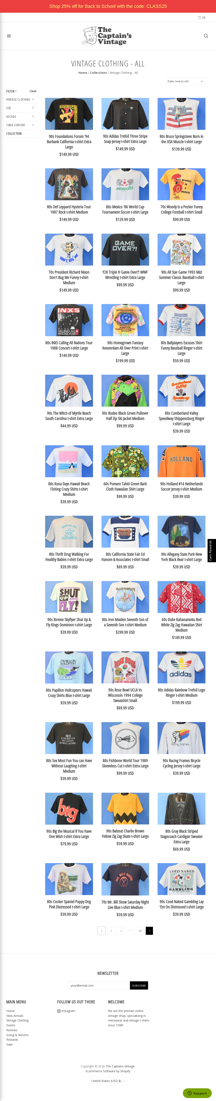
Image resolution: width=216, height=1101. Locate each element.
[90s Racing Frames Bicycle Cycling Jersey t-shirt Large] (181, 738)
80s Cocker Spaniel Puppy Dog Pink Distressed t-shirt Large (69, 904)
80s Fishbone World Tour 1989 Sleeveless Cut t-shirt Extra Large (125, 763)
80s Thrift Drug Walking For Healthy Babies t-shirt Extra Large (69, 556)
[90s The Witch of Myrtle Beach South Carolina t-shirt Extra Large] (69, 391)
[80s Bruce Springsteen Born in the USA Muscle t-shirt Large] (181, 114)
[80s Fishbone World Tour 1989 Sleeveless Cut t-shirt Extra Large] (125, 738)
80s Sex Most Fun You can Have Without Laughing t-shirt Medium (69, 766)
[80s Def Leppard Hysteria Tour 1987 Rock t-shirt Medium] (69, 184)
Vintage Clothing (17, 1020)
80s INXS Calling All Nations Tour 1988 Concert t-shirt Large (69, 345)
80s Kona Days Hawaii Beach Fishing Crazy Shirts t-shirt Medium (69, 489)
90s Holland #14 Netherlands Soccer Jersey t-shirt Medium (181, 486)
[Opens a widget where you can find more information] (197, 1093)
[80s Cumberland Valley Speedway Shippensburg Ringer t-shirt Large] (181, 391)
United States (106, 1081)
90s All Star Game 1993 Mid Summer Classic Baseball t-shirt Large (181, 277)
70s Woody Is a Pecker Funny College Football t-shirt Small (182, 209)
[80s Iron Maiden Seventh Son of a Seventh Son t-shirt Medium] (125, 597)
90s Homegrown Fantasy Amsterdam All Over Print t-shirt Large (125, 348)
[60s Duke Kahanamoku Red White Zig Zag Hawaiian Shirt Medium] (181, 597)
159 (140, 931)
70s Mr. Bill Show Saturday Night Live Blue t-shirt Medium (125, 904)
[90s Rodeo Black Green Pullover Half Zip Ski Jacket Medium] (125, 391)
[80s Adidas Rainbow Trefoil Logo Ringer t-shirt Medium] (181, 667)
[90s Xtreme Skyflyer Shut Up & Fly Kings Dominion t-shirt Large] (69, 597)
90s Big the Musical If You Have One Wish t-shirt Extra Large (69, 833)
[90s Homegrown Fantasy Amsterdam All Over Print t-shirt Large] (125, 320)
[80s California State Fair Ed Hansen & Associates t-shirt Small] (125, 532)
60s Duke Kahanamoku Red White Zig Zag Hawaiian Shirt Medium (181, 625)
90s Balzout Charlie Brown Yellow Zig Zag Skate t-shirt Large (125, 833)
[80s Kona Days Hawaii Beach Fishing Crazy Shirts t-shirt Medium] (69, 461)
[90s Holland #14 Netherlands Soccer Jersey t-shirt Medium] (181, 461)
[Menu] (8, 36)
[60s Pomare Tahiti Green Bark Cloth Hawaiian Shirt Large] (125, 461)
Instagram (68, 1011)
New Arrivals (14, 1016)
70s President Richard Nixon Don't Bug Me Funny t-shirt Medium (69, 277)
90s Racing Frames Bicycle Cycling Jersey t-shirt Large (181, 763)
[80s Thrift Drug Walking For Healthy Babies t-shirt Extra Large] (69, 532)
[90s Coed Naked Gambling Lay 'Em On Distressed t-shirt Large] (181, 879)
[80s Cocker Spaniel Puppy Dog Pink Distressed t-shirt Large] (69, 879)
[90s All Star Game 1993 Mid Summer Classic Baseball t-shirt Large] (181, 250)
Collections (98, 73)
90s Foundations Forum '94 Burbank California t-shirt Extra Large (69, 141)
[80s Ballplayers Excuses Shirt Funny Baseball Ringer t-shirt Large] (181, 320)
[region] (108, 6)
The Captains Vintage (120, 1066)
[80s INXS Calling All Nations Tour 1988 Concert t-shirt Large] (69, 320)
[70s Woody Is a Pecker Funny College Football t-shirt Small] (181, 184)
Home (82, 73)
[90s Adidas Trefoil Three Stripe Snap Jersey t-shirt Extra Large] (125, 114)
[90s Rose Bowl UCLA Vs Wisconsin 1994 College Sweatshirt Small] (125, 667)
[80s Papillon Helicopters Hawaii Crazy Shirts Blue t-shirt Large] (69, 667)
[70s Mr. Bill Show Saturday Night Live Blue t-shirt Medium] (125, 879)
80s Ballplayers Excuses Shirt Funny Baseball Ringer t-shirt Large (181, 348)
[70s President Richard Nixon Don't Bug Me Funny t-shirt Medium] (69, 250)
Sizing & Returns (17, 1035)
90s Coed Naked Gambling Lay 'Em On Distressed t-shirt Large (181, 904)
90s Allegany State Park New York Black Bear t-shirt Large (181, 556)
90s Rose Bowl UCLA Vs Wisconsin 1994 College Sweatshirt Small (125, 695)
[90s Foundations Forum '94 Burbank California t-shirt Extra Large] (69, 114)
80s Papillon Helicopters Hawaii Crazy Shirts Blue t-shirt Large (69, 692)
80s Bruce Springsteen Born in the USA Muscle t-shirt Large (181, 138)
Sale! (9, 1044)
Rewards (12, 1040)
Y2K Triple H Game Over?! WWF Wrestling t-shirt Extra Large (125, 274)
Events (10, 1025)
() (203, 17)
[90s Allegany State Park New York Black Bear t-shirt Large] (181, 532)
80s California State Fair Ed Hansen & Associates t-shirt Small (125, 556)
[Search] (206, 36)
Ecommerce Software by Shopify (108, 1071)
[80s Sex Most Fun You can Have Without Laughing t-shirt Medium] (69, 738)
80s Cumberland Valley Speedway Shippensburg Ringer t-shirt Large (181, 418)
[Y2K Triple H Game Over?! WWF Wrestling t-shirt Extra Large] (125, 250)
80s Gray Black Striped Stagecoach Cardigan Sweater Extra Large (181, 836)
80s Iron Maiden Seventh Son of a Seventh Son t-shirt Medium (125, 622)
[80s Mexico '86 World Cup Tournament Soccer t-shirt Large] (125, 184)
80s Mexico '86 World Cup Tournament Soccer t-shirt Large (125, 209)
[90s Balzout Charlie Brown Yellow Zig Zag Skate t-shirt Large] (125, 809)
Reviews (12, 1030)
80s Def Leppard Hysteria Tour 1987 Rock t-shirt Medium (69, 209)
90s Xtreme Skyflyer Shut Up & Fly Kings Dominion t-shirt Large (69, 622)
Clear (33, 91)
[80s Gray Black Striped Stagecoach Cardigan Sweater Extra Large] (181, 809)
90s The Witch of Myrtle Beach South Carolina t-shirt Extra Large (69, 415)
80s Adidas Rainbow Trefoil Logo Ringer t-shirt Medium (181, 692)
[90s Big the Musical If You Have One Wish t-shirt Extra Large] (69, 809)
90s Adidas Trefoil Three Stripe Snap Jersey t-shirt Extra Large (125, 138)
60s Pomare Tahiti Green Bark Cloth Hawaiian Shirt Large (125, 486)
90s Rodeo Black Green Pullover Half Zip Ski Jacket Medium (125, 415)
